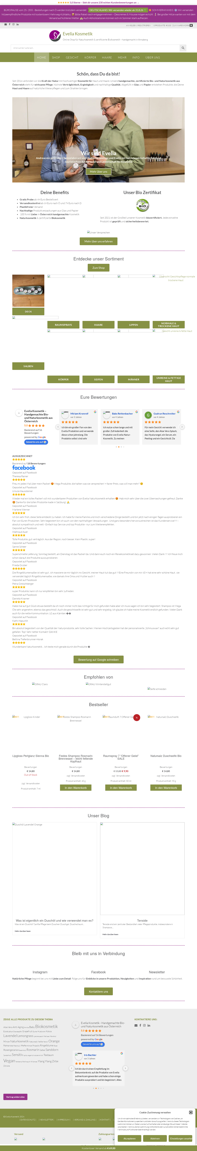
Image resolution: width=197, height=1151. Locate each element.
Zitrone (6, 1066)
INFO (136, 57)
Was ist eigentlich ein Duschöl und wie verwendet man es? (54, 920)
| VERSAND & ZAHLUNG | (84, 1120)
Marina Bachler (92, 1054)
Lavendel (10, 1035)
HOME (41, 57)
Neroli (45, 1042)
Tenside (142, 920)
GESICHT (72, 57)
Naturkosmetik (19, 1041)
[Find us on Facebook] (9, 24)
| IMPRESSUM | (63, 1120)
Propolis (36, 1045)
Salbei (42, 1050)
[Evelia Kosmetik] (55, 36)
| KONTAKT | (105, 1120)
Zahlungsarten (106, 1133)
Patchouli (17, 1046)
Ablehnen (155, 1138)
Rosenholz (22, 1050)
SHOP (56, 57)
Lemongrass (25, 1036)
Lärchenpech (38, 1036)
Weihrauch (26, 1062)
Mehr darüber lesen (23, 931)
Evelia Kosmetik (78, 33)
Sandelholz (7, 1055)
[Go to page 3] (123, 447)
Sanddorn (52, 1050)
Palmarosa (8, 1045)
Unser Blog (98, 815)
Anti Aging (18, 1027)
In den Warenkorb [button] (76, 788)
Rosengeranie (10, 1049)
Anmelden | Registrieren (138, 25)
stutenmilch (38, 1055)
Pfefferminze (26, 1045)
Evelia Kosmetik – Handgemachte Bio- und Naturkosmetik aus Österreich (38, 416)
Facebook (98, 971)
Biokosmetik (46, 1026)
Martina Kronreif (121, 413)
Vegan (9, 1060)
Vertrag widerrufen (15, 1097)
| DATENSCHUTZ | (27, 1120)
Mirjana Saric (77, 413)
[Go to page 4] (103, 1088)
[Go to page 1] (118, 447)
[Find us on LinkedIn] (18, 24)
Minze (6, 1041)
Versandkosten (33, 783)
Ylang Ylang (45, 1061)
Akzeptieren (130, 1138)
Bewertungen (30, 767)
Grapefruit (27, 1031)
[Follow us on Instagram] (13, 24)
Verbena (19, 1062)
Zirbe (55, 1061)
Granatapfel (17, 1031)
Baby (32, 1027)
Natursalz (33, 1041)
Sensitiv (17, 1055)
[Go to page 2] (121, 447)
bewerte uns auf (34, 441)
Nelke (40, 1041)
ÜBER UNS (152, 57)
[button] (190, 1112)
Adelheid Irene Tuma (165, 413)
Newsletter (157, 971)
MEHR (122, 57)
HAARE (107, 57)
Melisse (46, 1036)
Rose (55, 1046)
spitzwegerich (29, 1055)
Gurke (35, 1031)
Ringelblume (46, 1045)
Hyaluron (41, 1031)
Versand (18, 1133)
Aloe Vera (7, 1027)
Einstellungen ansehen (181, 1138)
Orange (54, 1041)
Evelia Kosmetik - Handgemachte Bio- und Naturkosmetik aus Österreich (103, 1024)
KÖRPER (90, 57)
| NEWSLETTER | (46, 1120)
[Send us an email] (5, 24)
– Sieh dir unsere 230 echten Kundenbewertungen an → (98, 2)
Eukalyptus (8, 1031)
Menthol (53, 1036)
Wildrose (34, 1062)
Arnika (26, 1027)
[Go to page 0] (93, 1088)
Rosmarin (32, 1050)
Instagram (40, 971)
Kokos (49, 1031)
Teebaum (49, 1055)
